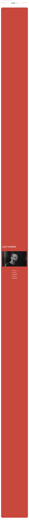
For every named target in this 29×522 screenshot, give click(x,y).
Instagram (14, 278)
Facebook (14, 274)
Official (14, 270)
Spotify (14, 272)
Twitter (14, 276)
